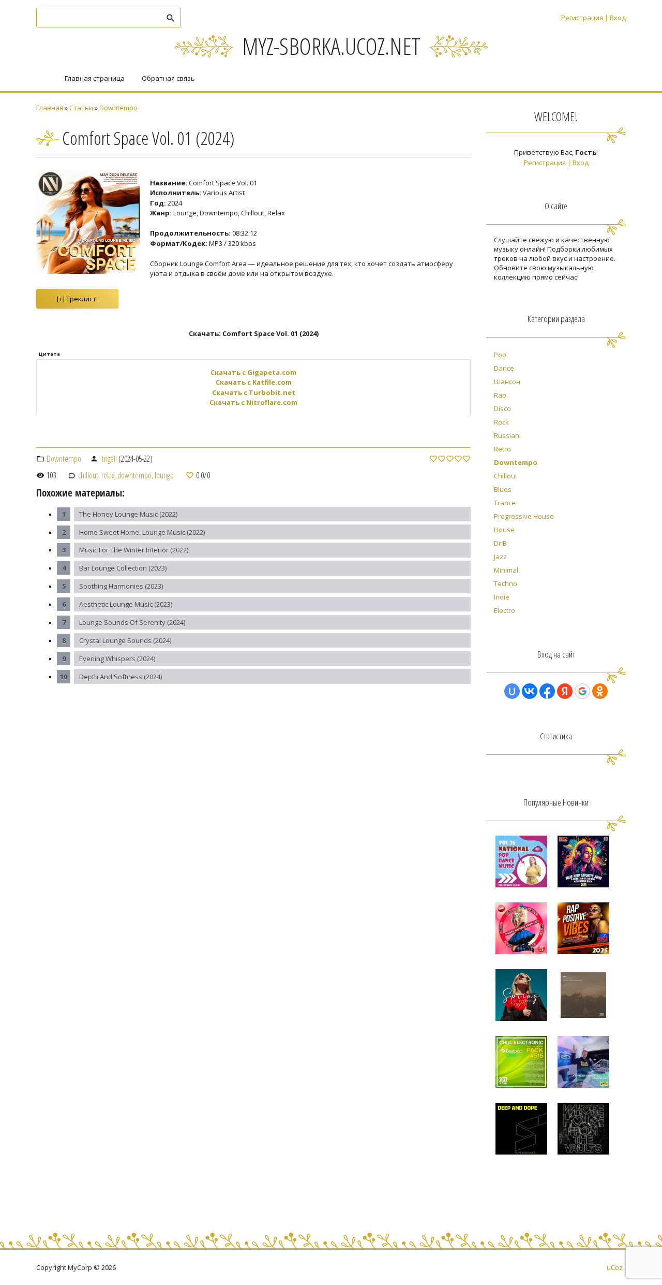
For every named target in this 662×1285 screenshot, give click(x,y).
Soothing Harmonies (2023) (121, 586)
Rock (501, 422)
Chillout (505, 475)
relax (107, 475)
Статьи (81, 107)
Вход (618, 17)
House (504, 529)
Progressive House (524, 516)
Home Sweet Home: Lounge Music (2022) (142, 532)
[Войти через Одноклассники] (600, 691)
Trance (505, 502)
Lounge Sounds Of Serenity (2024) (132, 622)
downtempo (134, 475)
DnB (500, 543)
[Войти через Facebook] (547, 691)
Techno (505, 583)
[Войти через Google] (582, 691)
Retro (502, 449)
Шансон (507, 381)
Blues (502, 489)
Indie (501, 597)
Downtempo (118, 107)
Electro (504, 610)
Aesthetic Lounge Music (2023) (125, 604)
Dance (504, 368)
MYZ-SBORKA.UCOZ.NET (331, 46)
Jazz (500, 556)
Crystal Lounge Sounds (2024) (125, 640)
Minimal (506, 570)
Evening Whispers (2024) (117, 658)
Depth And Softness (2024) (120, 676)
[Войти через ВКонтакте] (529, 691)
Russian (506, 435)
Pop (500, 354)
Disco (502, 408)
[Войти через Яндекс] (565, 691)
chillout (88, 475)
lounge (164, 475)
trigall (109, 458)
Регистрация (582, 17)
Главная (49, 107)
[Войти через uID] (512, 691)
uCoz (615, 1267)
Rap (500, 395)
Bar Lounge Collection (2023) (123, 568)
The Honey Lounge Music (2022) (128, 514)
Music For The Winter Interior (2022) (133, 549)
